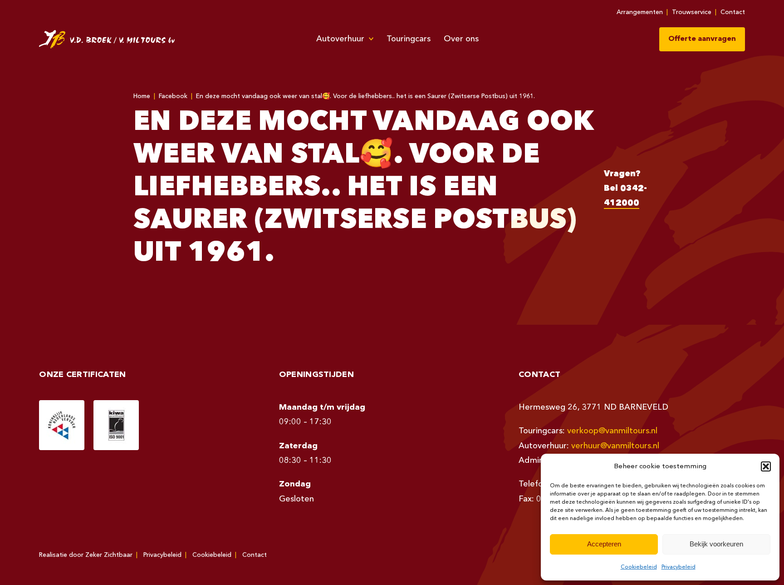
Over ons (461, 39)
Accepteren (604, 544)
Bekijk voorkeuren (716, 544)
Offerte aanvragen (702, 39)
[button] (765, 466)
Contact (732, 12)
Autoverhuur (340, 39)
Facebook (173, 96)
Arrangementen (640, 12)
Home (141, 96)
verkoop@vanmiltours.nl (612, 431)
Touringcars (409, 39)
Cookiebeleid (639, 567)
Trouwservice (691, 12)
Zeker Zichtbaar (108, 555)
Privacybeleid (679, 567)
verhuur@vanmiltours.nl (615, 446)
